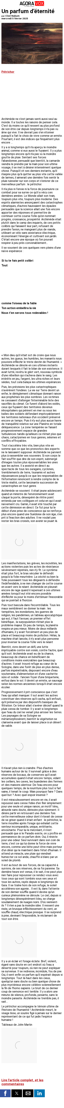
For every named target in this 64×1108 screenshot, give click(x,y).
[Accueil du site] (32, 6)
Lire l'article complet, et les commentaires (22, 1082)
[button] (5, 1093)
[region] (36, 282)
